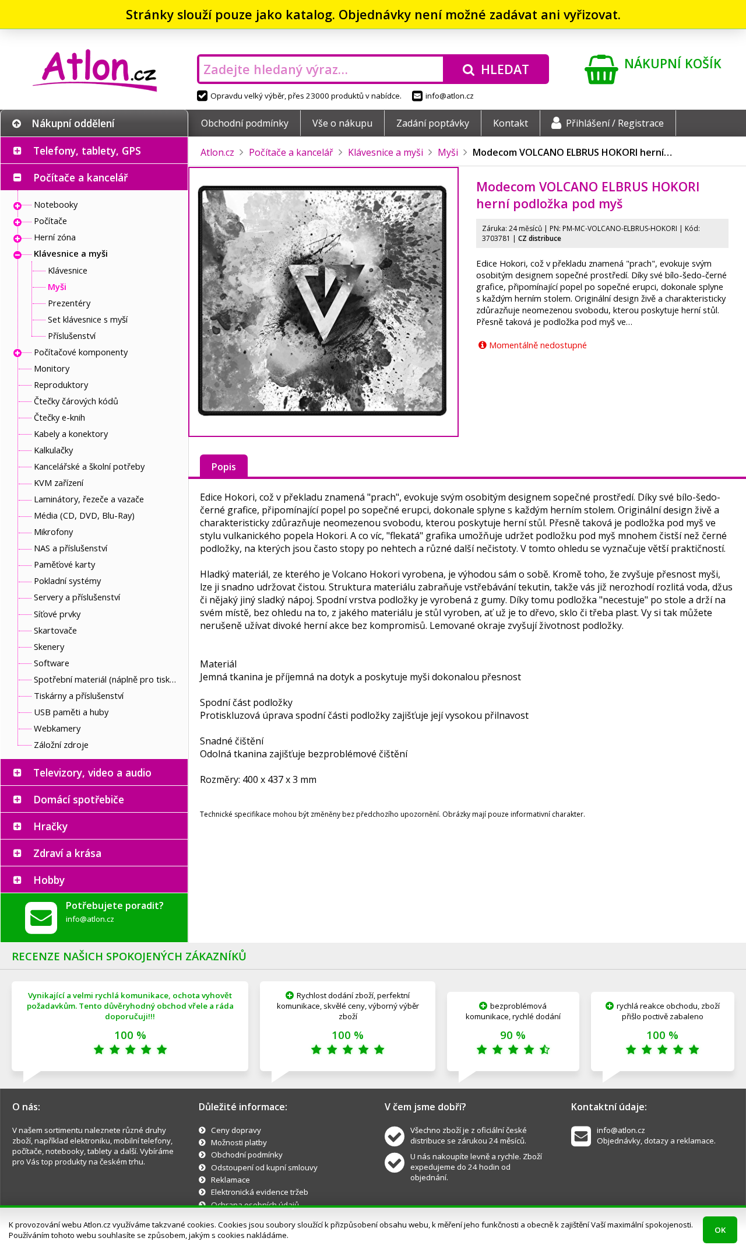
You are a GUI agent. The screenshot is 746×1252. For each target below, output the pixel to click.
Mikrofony (53, 531)
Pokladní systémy (67, 580)
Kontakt (510, 123)
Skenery (49, 646)
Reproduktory (61, 384)
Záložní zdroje (61, 744)
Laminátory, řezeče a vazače (89, 499)
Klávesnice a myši (71, 253)
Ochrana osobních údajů (255, 1204)
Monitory (51, 368)
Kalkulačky (53, 450)
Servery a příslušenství (77, 597)
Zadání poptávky (432, 123)
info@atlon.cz (449, 95)
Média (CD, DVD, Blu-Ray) (84, 515)
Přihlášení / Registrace (615, 123)
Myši (57, 286)
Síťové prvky (57, 614)
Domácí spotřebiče (78, 799)
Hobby (49, 880)
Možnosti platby (239, 1142)
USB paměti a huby (71, 712)
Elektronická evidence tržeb (259, 1192)
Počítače (50, 220)
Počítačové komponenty (81, 352)
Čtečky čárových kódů (76, 401)
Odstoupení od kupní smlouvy (264, 1167)
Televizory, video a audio (92, 772)
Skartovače (55, 630)
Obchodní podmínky (244, 123)
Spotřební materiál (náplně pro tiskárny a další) (108, 679)
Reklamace (230, 1179)
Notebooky (56, 204)
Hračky (50, 826)
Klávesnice (67, 270)
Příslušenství (72, 335)
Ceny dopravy (236, 1130)
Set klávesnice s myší (88, 319)
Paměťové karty (64, 564)
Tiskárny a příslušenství (79, 695)
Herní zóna (55, 237)
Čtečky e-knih (59, 417)
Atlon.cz (217, 152)
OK (720, 1230)
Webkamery (57, 728)
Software (51, 663)
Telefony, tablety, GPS (87, 151)
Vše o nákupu (342, 123)
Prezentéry (69, 303)
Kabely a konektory (71, 433)
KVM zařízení (58, 482)
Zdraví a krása (67, 853)
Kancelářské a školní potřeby (89, 466)
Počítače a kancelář (80, 177)
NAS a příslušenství (70, 548)
